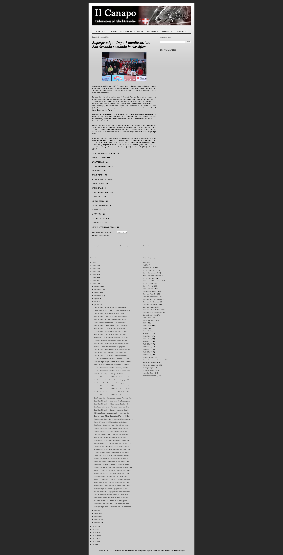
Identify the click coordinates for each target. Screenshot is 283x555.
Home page (124, 246)
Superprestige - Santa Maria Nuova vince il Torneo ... (112, 473)
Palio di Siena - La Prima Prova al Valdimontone (110, 316)
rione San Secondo (150, 375)
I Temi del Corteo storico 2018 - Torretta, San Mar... (112, 359)
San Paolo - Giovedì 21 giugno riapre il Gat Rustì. (111, 425)
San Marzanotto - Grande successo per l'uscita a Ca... (113, 398)
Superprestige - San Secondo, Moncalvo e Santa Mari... (113, 467)
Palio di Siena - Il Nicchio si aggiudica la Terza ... (111, 307)
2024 (95, 266)
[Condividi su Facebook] (124, 232)
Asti (144, 265)
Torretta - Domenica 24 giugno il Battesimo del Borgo (112, 470)
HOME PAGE (100, 31)
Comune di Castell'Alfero (151, 310)
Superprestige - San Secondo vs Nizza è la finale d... (112, 428)
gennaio (97, 522)
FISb (144, 323)
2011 (94, 544)
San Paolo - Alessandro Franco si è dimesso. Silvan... (112, 407)
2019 (95, 281)
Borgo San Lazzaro (150, 273)
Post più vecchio (149, 246)
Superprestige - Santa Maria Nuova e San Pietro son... (113, 507)
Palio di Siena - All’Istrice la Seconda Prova (109, 313)
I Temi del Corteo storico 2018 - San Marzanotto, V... (112, 389)
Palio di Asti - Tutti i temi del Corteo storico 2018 (110, 352)
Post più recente (99, 246)
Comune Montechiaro (150, 296)
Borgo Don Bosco (149, 270)
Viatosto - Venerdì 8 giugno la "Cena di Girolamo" (111, 476)
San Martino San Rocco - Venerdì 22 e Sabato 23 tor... (113, 392)
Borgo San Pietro (149, 278)
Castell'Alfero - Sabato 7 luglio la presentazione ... (111, 331)
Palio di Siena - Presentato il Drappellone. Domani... (112, 343)
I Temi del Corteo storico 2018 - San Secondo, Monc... (113, 371)
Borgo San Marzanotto (151, 275)
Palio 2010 (147, 331)
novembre (98, 289)
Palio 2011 (146, 333)
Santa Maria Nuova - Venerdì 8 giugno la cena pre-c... (113, 482)
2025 (95, 263)
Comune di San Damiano (152, 312)
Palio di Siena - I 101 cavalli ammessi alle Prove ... (111, 355)
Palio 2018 (147, 352)
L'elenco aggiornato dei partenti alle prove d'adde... (112, 455)
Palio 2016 (147, 346)
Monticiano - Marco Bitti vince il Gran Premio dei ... (111, 497)
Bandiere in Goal (149, 267)
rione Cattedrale (148, 370)
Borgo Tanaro (148, 283)
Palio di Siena (148, 357)
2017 (95, 526)
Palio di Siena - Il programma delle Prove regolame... (112, 349)
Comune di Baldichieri (150, 304)
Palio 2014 (147, 341)
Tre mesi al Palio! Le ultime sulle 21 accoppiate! (110, 501)
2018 (95, 284)
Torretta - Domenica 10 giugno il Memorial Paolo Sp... (112, 479)
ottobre (97, 292)
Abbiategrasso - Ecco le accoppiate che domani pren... (113, 449)
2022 (95, 272)
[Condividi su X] (122, 232)
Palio (145, 328)
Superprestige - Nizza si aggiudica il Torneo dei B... (112, 416)
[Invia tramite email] (118, 232)
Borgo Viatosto (148, 289)
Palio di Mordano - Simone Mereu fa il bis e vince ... (112, 494)
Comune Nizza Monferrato (152, 299)
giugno (97, 305)
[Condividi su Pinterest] (126, 232)
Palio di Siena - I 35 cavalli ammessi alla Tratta (110, 334)
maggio (97, 510)
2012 (95, 541)
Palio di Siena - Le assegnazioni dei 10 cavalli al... (111, 325)
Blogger (182, 550)
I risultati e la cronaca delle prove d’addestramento (111, 446)
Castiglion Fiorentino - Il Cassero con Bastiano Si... (111, 404)
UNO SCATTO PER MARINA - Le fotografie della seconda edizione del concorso (141, 31)
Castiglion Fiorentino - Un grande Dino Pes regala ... (112, 401)
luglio (96, 302)
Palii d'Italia (147, 325)
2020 (95, 278)
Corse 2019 (147, 318)
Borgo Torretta (148, 286)
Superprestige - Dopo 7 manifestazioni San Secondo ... (113, 362)
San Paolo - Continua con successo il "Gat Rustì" (111, 337)
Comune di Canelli (149, 307)
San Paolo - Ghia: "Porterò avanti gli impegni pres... (112, 383)
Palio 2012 (147, 336)
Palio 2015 (147, 344)
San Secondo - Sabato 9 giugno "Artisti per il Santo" (112, 485)
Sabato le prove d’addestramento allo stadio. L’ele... (112, 461)
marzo (96, 516)
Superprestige (104, 235)
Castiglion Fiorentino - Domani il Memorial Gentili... (111, 410)
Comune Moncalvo (149, 294)
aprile (96, 513)
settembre (98, 295)
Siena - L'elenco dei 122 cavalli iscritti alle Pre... (110, 422)
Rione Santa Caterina (150, 365)
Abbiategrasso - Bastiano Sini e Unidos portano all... (112, 440)
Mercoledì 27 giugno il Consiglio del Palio (108, 374)
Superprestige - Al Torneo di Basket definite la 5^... (111, 431)
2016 (95, 529)
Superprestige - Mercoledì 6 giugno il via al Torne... (112, 488)
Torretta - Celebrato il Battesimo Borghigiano (109, 346)
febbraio (97, 519)
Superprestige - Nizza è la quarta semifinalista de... (112, 458)
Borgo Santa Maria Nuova (152, 281)
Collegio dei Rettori (149, 291)
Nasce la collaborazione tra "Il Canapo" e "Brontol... (112, 365)
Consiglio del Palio (149, 315)
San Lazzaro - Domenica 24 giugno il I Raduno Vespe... (113, 419)
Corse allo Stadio (149, 320)
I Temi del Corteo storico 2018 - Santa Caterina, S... (112, 377)
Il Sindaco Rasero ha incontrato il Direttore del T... (111, 413)
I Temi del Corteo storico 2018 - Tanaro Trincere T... (112, 386)
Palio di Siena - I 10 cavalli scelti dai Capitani (109, 328)
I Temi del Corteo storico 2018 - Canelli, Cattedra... (111, 368)
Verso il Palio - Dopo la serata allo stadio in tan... (111, 437)
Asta (144, 262)
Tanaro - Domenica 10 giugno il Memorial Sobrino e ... (113, 491)
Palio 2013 (147, 339)
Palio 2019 (147, 354)
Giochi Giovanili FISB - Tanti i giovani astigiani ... (111, 322)
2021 (95, 275)
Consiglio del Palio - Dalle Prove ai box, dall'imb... (111, 340)
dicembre (97, 286)
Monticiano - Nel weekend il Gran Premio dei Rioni (111, 504)
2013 (95, 538)
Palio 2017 (147, 349)
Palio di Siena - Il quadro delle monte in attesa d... (111, 319)
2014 (95, 535)
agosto (97, 298)
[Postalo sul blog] (120, 232)
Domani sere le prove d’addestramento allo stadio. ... (112, 452)
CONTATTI (181, 31)
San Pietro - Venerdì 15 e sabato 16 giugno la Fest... (112, 464)
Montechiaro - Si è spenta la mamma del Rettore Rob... (113, 443)
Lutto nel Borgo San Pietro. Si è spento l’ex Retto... (111, 434)
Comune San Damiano (151, 302)
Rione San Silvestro (150, 362)
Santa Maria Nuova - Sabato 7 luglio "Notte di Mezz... (112, 310)
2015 (95, 532)
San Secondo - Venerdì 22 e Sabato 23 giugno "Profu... (113, 380)
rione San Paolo (148, 373)
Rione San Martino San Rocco (153, 360)
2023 (95, 269)
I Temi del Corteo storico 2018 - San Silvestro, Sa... (112, 395)
